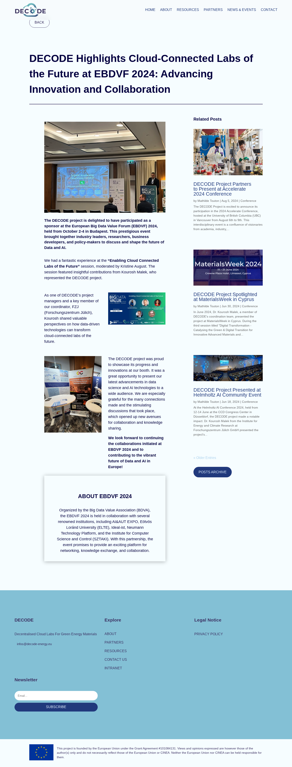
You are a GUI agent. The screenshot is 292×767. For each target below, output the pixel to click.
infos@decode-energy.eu (34, 644)
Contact (269, 10)
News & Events (241, 10)
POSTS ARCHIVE (213, 472)
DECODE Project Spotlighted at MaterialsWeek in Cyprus (225, 297)
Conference (248, 200)
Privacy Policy (208, 634)
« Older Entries (204, 458)
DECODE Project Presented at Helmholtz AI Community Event (227, 392)
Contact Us (116, 659)
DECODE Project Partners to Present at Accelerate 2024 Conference (222, 189)
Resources (188, 10)
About (166, 10)
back (39, 22)
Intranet (113, 668)
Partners (213, 10)
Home (150, 10)
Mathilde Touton (208, 200)
